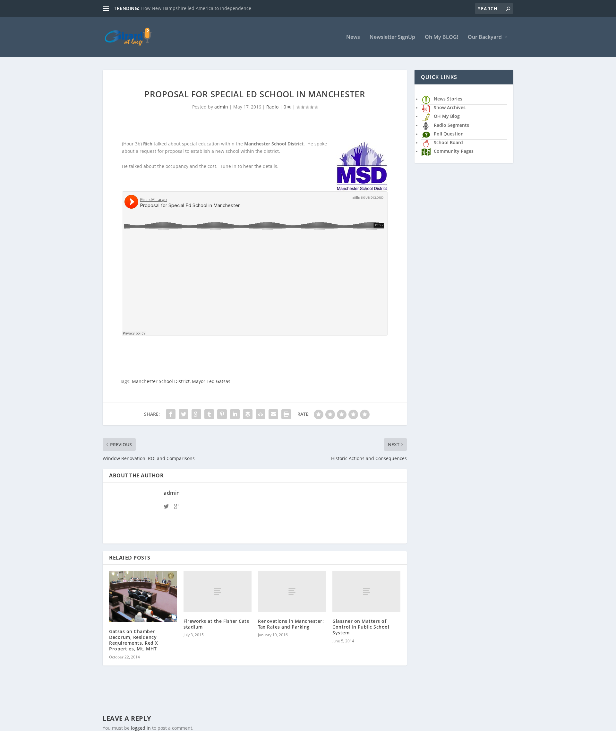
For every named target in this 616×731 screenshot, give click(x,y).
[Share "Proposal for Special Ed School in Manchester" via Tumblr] (209, 414)
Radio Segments (451, 125)
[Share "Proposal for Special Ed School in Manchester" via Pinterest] (222, 414)
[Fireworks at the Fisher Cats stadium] (218, 591)
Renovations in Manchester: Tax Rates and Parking (291, 624)
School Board (448, 142)
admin (221, 107)
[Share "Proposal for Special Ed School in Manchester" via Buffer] (247, 414)
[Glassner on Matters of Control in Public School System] (366, 591)
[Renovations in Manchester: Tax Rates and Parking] (292, 591)
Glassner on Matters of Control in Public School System (360, 627)
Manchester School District (161, 381)
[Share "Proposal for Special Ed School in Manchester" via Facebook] (170, 414)
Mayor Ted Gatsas (211, 381)
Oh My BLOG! (441, 37)
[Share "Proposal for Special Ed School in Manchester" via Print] (286, 414)
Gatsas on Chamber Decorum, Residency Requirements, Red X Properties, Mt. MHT (133, 640)
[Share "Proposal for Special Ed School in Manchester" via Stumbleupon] (260, 414)
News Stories (448, 99)
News (353, 37)
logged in (141, 728)
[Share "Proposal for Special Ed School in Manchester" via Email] (273, 414)
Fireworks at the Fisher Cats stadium (216, 624)
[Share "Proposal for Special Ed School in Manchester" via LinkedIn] (234, 414)
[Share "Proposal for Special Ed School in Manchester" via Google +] (196, 414)
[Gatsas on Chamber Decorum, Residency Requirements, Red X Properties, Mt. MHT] (143, 596)
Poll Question (449, 134)
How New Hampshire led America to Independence (196, 8)
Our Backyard (485, 37)
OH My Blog (447, 116)
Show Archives (450, 107)
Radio (272, 107)
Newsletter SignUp (392, 37)
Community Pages (454, 151)
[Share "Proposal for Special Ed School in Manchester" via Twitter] (183, 414)
